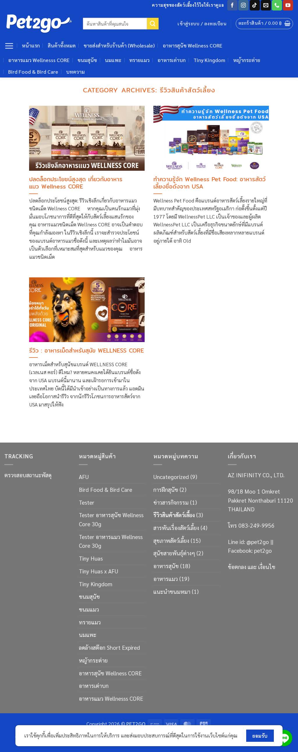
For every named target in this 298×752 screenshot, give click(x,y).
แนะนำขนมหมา (171, 591)
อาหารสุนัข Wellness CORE (192, 45)
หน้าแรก (31, 45)
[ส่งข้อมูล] (153, 23)
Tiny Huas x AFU (98, 571)
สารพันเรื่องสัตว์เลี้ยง (176, 527)
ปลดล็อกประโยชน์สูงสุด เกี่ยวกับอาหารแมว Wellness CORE (76, 183)
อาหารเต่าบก (171, 60)
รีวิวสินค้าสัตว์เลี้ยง (174, 514)
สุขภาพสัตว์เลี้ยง (171, 540)
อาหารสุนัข (166, 565)
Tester (86, 502)
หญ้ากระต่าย (246, 60)
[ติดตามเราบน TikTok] (255, 5)
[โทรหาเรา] (277, 5)
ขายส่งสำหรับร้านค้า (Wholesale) (119, 45)
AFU (84, 476)
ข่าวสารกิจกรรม (171, 502)
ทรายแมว (139, 60)
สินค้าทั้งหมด (62, 45)
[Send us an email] (266, 5)
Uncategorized (171, 476)
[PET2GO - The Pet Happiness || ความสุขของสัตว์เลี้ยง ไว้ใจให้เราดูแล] (39, 23)
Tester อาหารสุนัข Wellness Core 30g (111, 519)
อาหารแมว (165, 578)
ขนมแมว (89, 609)
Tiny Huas (91, 558)
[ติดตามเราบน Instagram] (243, 5)
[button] (264, 23)
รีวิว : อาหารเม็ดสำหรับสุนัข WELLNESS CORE (86, 350)
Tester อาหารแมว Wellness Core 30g (111, 541)
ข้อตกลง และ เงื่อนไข (251, 566)
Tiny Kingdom (209, 60)
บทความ (75, 71)
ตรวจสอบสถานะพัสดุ (28, 474)
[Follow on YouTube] (288, 5)
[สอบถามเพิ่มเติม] (284, 738)
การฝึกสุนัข (165, 489)
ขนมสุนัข (87, 60)
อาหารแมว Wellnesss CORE (39, 60)
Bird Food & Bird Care (33, 71)
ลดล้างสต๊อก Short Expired (109, 647)
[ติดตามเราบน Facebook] (232, 5)
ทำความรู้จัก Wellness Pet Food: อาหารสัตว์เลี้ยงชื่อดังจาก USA (209, 183)
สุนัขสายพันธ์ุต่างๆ (174, 552)
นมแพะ (113, 60)
